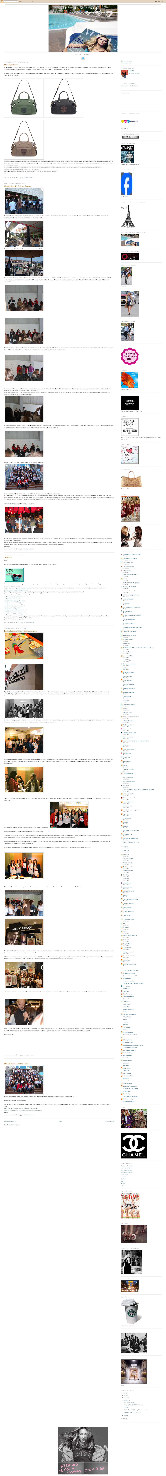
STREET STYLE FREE (129, 631)
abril (125, 1395)
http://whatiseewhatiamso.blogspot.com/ (15, 612)
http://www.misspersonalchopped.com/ (15, 600)
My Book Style (127, 818)
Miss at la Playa (127, 1027)
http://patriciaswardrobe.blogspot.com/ (15, 602)
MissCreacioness (127, 676)
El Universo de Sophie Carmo (131, 595)
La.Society (126, 895)
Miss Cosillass (126, 652)
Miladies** (126, 854)
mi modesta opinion (128, 1032)
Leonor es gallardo (128, 802)
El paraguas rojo (127, 814)
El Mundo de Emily (128, 773)
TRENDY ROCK (127, 834)
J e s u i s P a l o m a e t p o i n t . (131, 810)
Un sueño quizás (127, 978)
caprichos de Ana (127, 1060)
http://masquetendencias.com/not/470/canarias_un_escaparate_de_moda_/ (23, 1110)
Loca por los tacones (128, 566)
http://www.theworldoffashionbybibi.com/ (16, 610)
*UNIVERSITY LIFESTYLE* (131, 575)
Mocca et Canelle (127, 680)
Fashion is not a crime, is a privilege (132, 627)
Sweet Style (126, 991)
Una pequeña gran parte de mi (131, 716)
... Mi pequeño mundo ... (129, 1050)
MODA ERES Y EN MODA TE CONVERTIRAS (136, 741)
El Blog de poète (127, 712)
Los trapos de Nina (128, 656)
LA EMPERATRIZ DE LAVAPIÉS (132, 615)
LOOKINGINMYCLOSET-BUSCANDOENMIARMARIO (138, 790)
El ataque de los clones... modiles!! (132, 554)
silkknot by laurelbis (128, 692)
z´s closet (125, 846)
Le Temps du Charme (126, 172)
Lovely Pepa (126, 1006)
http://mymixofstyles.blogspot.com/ (24, 588)
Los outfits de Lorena (128, 1076)
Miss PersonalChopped (129, 619)
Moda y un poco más (128, 952)
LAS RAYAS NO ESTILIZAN (131, 830)
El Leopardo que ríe (128, 996)
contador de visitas (126, 63)
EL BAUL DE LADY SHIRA (130, 1089)
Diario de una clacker (128, 749)
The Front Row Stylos (128, 1099)
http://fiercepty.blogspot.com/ (12, 598)
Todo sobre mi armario (129, 798)
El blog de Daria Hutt (128, 891)
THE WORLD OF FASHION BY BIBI (133, 983)
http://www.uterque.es (126, 1170)
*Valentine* (126, 1022)
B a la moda (126, 603)
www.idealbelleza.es (25, 427)
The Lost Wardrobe (128, 903)
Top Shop (123, 1179)
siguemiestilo (126, 999)
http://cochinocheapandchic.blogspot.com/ (16, 604)
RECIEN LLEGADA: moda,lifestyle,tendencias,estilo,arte (138, 648)
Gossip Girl (126, 850)
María (132, 70)
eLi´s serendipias (127, 1055)
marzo (126, 1398)
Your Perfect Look (128, 562)
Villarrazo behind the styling (130, 899)
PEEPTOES (126, 988)
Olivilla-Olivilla (127, 611)
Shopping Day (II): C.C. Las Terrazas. (17, 186)
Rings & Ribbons (127, 887)
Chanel (122, 1185)
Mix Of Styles (126, 643)
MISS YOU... (126, 879)
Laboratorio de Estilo (129, 688)
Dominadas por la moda (129, 635)
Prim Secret (126, 700)
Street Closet (126, 960)
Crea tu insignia (124, 196)
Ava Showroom (127, 753)
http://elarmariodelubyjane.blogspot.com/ (16, 614)
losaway (125, 579)
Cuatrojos (125, 826)
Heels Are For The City (129, 956)
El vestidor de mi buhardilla (130, 838)
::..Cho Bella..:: (127, 1068)
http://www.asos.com (126, 1168)
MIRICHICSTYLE (128, 871)
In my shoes (126, 1063)
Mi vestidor (126, 927)
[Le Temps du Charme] (126, 195)
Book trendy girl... (128, 862)
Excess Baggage (127, 907)
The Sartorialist (127, 915)
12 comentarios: (29, 1055)
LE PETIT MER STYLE (129, 964)
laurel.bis (125, 822)
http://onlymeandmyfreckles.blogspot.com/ (16, 596)
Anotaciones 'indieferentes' (130, 1086)
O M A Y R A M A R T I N (130, 1035)
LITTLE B (126, 1071)
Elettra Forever (127, 883)
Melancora (126, 785)
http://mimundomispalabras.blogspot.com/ (16, 590)
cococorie (125, 932)
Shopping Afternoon (128, 684)
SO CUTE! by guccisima (129, 660)
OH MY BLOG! (127, 1065)
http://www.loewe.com (126, 1172)
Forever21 (123, 1177)
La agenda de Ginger (128, 672)
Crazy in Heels (127, 944)
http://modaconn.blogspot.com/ (13, 608)
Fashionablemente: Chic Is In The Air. (133, 1045)
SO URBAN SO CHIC (128, 623)
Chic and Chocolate (128, 858)
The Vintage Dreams (128, 725)
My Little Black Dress (129, 781)
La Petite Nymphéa (128, 1042)
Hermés (123, 1183)
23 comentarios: (28, 549)
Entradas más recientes (10, 1121)
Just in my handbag (128, 599)
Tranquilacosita (127, 696)
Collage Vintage (127, 1017)
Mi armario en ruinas (128, 981)
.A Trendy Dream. (127, 1040)
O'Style (125, 1019)
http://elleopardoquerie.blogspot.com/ (14, 606)
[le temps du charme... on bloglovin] (128, 227)
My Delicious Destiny (128, 1101)
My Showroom (127, 1012)
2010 (124, 1418)
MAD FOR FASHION (128, 769)
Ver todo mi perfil (135, 73)
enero (125, 1415)
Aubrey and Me (127, 570)
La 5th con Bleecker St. (129, 591)
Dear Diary (126, 875)
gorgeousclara (127, 1081)
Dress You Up (126, 1094)
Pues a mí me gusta (128, 777)
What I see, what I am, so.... (130, 867)
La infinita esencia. (128, 806)
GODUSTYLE (127, 761)
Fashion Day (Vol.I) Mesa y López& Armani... (20, 631)
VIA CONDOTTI (127, 757)
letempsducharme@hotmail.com (129, 86)
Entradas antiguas (109, 1121)
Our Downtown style (128, 1009)
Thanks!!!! (8, 557)
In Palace (125, 1024)
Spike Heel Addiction (128, 794)
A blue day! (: (126, 1001)
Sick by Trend (126, 1004)
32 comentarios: (29, 177)
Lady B (125, 765)
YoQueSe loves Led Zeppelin (130, 1096)
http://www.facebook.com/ (11, 503)
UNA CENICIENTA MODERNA (131, 607)
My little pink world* (128, 911)
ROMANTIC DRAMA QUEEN (131, 583)
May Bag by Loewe (11, 65)
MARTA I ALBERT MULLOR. (131, 842)
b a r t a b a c (126, 986)
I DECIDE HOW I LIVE (129, 733)
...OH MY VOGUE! (128, 721)
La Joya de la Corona (128, 729)
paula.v (125, 708)
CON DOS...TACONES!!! (129, 587)
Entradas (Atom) (15, 1125)
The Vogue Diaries (128, 737)
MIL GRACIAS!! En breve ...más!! (16, 1063)
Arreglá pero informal (129, 704)
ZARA (122, 1181)
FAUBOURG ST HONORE (130, 936)
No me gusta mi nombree (129, 664)
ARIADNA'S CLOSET (129, 973)
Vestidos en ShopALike (127, 1166)
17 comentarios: (28, 1115)
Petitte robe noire (127, 1083)
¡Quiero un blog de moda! (130, 976)
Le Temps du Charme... (83, 8)
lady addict (126, 1078)
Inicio (60, 1121)
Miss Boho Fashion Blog (129, 1014)
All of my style (127, 745)
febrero (126, 1400)
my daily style (126, 1091)
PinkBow (125, 668)
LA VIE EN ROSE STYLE (130, 1048)
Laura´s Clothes (127, 1073)
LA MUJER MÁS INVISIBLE (131, 971)
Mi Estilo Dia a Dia (128, 639)
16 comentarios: (29, 622)
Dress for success (127, 994)
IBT (124, 923)
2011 (124, 1393)
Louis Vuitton (124, 1174)
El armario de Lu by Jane (130, 558)
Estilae (125, 1029)
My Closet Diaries (127, 1053)
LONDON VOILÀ (127, 948)
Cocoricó (125, 1058)
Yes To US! (126, 940)
